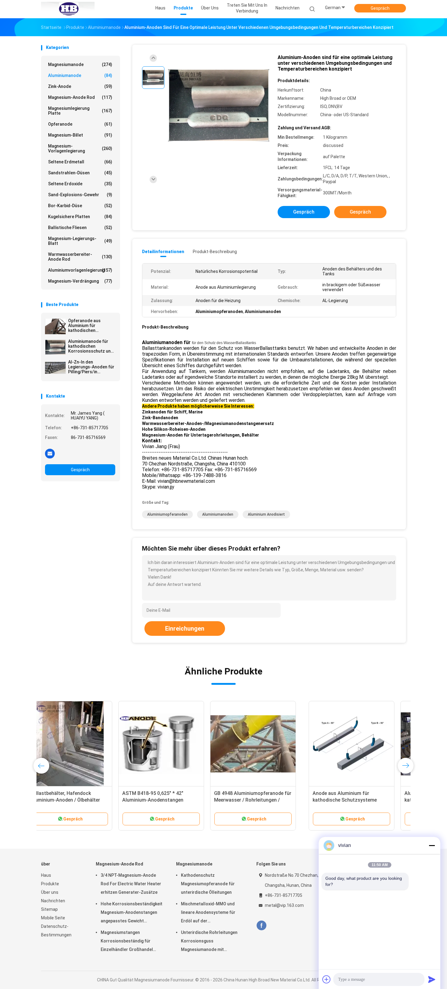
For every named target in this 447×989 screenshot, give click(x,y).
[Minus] (431, 845)
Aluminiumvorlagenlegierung (80, 270)
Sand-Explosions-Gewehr (80, 194)
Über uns (49, 892)
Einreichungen (184, 628)
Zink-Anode (80, 86)
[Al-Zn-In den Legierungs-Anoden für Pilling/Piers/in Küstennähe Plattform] (55, 367)
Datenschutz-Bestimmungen (56, 930)
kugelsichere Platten (80, 216)
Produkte (50, 883)
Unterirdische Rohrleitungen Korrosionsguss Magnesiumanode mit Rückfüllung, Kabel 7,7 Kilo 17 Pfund (210, 942)
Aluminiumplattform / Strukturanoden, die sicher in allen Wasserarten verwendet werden (358, 800)
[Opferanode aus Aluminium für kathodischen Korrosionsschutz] (55, 326)
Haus (46, 875)
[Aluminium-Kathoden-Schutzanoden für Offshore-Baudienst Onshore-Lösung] (267, 743)
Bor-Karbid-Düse (80, 205)
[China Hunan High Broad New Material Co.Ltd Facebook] (261, 925)
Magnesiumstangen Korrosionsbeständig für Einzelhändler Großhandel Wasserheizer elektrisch (127, 942)
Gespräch (380, 8)
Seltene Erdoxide (80, 183)
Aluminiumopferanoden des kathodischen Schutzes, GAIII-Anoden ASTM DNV (170, 800)
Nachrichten (53, 900)
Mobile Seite (53, 917)
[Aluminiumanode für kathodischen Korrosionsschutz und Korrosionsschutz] (55, 347)
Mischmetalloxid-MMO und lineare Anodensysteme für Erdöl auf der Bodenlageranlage (208, 913)
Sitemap (49, 909)
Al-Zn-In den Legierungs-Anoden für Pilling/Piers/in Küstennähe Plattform (91, 367)
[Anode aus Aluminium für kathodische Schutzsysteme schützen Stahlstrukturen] (83, 743)
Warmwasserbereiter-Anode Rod (80, 257)
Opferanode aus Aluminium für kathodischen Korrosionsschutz (86, 325)
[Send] (432, 979)
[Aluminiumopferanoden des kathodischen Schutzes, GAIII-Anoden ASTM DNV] (175, 743)
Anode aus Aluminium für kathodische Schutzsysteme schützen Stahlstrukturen (77, 800)
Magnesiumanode (80, 64)
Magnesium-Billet (80, 135)
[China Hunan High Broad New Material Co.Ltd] (68, 9)
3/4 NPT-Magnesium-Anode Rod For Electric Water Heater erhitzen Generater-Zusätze (131, 884)
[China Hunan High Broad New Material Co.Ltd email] (50, 453)
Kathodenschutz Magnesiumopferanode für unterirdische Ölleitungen (208, 884)
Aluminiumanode (80, 75)
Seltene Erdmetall (80, 161)
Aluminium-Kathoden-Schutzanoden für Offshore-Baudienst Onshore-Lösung (261, 800)
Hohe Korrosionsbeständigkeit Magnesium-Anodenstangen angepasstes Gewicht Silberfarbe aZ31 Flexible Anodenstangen (131, 913)
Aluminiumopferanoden (167, 514)
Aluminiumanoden (217, 514)
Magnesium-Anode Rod (80, 97)
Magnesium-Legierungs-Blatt (80, 241)
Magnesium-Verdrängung (80, 281)
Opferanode (80, 124)
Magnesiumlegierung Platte (80, 111)
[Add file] (326, 979)
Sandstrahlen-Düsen (80, 172)
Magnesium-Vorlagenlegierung (80, 148)
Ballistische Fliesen (80, 227)
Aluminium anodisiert (266, 514)
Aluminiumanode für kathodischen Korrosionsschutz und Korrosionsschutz (90, 346)
